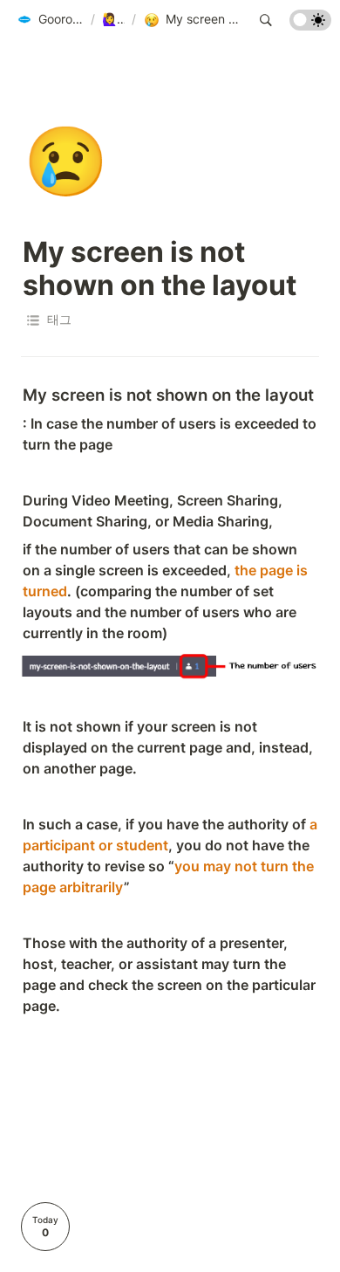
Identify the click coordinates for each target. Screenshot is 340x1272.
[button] (49, 20)
